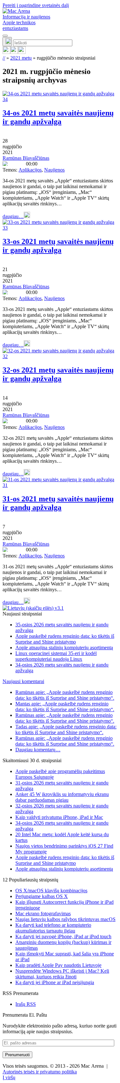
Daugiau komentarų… (37, 749)
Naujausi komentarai (23, 681)
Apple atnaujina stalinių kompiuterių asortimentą (64, 647)
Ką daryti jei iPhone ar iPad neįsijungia (54, 982)
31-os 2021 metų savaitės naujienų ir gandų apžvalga (58, 503)
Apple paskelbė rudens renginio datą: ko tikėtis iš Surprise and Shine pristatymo (64, 639)
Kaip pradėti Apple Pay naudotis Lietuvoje (58, 965)
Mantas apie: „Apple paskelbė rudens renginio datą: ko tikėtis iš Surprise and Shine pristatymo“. (64, 706)
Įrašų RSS (25, 1004)
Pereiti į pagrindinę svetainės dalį (36, 5)
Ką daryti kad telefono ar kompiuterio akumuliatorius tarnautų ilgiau (53, 927)
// (4, 58)
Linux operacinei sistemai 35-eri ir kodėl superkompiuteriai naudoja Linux (56, 656)
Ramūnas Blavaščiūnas (26, 158)
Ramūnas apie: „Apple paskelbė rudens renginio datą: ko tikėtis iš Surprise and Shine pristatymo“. (64, 695)
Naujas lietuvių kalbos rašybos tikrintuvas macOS (65, 919)
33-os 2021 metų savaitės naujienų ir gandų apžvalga (58, 245)
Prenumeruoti (17, 1054)
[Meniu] (5, 36)
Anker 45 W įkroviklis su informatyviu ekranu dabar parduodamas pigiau (62, 797)
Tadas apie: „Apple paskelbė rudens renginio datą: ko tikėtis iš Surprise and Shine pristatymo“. (65, 729)
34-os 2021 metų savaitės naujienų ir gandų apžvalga (58, 117)
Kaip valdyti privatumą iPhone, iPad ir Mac (59, 817)
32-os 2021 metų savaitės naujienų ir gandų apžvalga (58, 374)
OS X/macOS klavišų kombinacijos (51, 890)
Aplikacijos (30, 170)
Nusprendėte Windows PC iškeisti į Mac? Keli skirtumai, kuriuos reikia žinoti (62, 973)
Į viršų (9, 1077)
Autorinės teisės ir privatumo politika (40, 1071)
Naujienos (54, 170)
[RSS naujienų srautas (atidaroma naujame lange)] (6, 52)
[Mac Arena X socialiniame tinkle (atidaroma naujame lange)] (22, 52)
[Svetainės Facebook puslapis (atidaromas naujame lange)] (14, 52)
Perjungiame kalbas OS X (41, 896)
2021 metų (21, 58)
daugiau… (13, 216)
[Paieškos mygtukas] (7, 41)
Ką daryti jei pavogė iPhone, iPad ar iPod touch (63, 936)
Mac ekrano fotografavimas (43, 913)
